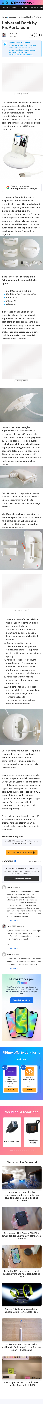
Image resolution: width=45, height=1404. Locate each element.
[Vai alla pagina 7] (24, 1150)
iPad (14, 8)
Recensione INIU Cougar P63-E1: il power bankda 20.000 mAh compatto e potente (21, 1236)
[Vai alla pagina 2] (14, 1150)
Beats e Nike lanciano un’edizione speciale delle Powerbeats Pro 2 (21, 1310)
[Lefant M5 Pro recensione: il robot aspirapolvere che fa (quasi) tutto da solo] (22, 1256)
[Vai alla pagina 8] (26, 1150)
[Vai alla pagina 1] (11, 1150)
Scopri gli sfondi (20, 1000)
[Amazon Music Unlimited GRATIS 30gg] (11, 1071)
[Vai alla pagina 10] (31, 1150)
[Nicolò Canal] (4, 35)
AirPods (32, 8)
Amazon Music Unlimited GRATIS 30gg (11, 1081)
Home (4, 17)
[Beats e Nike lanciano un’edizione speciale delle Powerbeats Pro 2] (22, 1294)
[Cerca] (7, 3)
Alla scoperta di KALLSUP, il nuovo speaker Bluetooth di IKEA (21, 1384)
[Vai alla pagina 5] (20, 1150)
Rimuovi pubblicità (21, 94)
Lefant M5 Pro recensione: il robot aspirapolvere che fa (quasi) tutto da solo (21, 1274)
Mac (23, 8)
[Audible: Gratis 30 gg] (29, 1071)
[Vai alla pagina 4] (18, 1150)
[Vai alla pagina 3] (16, 1150)
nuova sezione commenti (24, 55)
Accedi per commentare (21, 879)
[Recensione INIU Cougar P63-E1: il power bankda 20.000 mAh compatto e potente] (22, 1218)
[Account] (40, 2)
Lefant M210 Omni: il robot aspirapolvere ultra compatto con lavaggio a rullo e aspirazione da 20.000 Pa (22, 1196)
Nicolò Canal (12, 34)
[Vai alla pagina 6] (22, 1150)
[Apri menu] (33, 2)
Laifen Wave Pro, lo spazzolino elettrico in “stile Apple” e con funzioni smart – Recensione (21, 1347)
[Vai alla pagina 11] (33, 1150)
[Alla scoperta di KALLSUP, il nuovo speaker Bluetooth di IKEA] (22, 1367)
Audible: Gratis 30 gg (29, 1081)
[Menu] (3, 3)
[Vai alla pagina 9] (28, 1150)
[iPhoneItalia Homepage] (21, 3)
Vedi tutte (21, 1059)
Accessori (13, 17)
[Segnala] (18, 920)
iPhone (5, 8)
